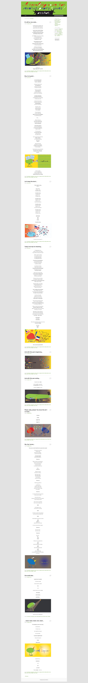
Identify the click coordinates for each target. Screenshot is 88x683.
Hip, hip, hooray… (30, 444)
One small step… (29, 575)
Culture (36, 70)
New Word (43, 70)
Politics (25, 71)
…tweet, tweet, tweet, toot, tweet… (34, 621)
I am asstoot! (31, 18)
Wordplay (32, 71)
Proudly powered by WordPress (44, 679)
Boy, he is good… (29, 76)
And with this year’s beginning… (34, 352)
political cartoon (49, 70)
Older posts (26, 676)
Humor (38, 70)
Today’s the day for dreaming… (33, 246)
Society (30, 71)
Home (25, 15)
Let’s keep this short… (31, 181)
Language (40, 70)
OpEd (45, 70)
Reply (35, 571)
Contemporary (33, 70)
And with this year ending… (32, 378)
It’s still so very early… (31, 22)
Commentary (28, 70)
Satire (27, 71)
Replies (49, 616)
